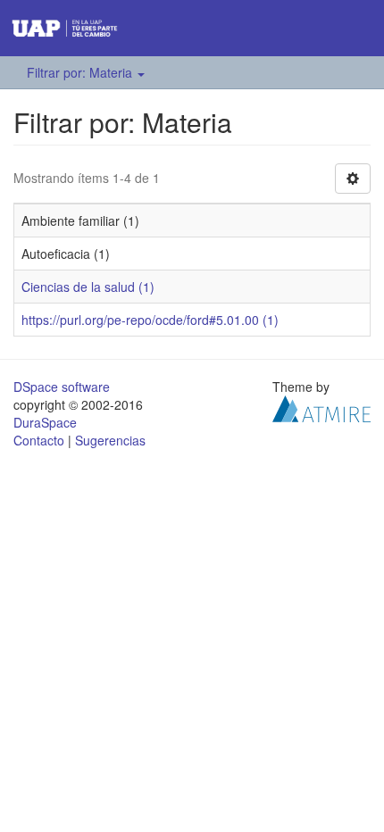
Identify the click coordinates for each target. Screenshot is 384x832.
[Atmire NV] (321, 407)
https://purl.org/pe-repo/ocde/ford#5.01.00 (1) (150, 320)
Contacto (38, 440)
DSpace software (61, 386)
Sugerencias (110, 440)
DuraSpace (45, 422)
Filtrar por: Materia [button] (81, 72)
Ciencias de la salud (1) (87, 286)
